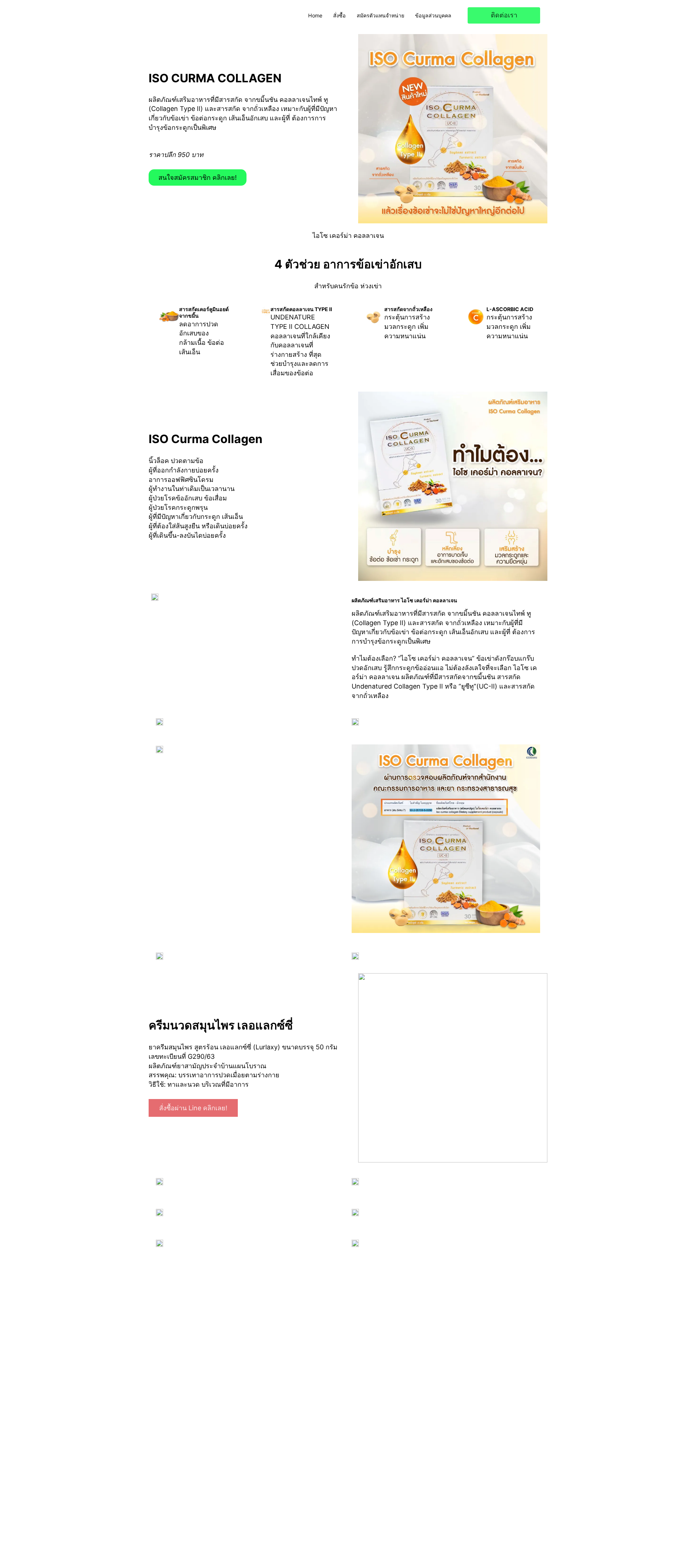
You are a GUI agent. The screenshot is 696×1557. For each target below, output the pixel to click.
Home (315, 15)
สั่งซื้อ (339, 15)
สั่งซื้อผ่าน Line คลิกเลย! (193, 1108)
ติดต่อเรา (504, 15)
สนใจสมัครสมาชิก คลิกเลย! (197, 177)
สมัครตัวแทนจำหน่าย (380, 15)
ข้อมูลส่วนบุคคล (433, 15)
